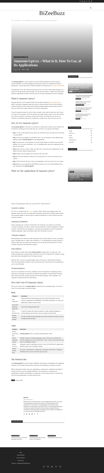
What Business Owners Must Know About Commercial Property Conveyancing (83, 115)
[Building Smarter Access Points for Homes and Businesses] (71, 103)
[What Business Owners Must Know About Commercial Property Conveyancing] (71, 115)
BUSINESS (78, 118)
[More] (50, 76)
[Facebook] (80, 1)
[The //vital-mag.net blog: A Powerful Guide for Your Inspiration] (38, 430)
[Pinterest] (87, 1)
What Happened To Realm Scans (55, 437)
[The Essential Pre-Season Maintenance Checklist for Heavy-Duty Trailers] (71, 97)
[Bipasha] (17, 405)
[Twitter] (91, 1)
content (31, 211)
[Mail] (32, 413)
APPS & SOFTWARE (26, 20)
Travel (71, 91)
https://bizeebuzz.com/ (28, 399)
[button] (91, 8)
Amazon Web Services (55, 102)
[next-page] (71, 122)
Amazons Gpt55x (19, 380)
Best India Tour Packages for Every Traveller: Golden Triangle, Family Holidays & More (79, 87)
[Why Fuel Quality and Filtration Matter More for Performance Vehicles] (71, 109)
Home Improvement (80, 104)
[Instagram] (82, 1)
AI (49, 91)
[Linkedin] (85, 1)
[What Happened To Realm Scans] (56, 430)
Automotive (78, 98)
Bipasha (26, 397)
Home (12, 20)
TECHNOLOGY (18, 20)
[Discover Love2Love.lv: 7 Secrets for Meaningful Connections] (19, 430)
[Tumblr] (89, 1)
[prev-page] (69, 122)
